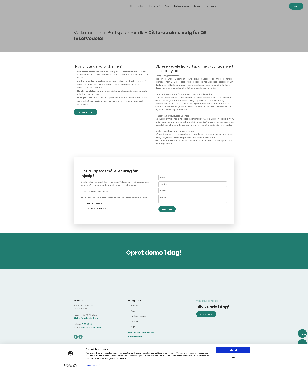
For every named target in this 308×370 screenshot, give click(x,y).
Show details (91, 365)
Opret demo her (206, 314)
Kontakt (197, 6)
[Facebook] (76, 337)
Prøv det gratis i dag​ (85, 112)
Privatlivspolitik (135, 336)
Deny (233, 357)
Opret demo (210, 6)
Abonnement (154, 6)
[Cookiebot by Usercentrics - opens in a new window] (70, 365)
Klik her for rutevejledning (86, 318)
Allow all (233, 350)
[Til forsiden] (17, 6)
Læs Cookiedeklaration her (141, 332)
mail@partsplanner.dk (91, 327)
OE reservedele (136, 6)
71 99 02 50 (87, 324)
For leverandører (181, 6)
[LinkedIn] (80, 337)
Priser (167, 6)
